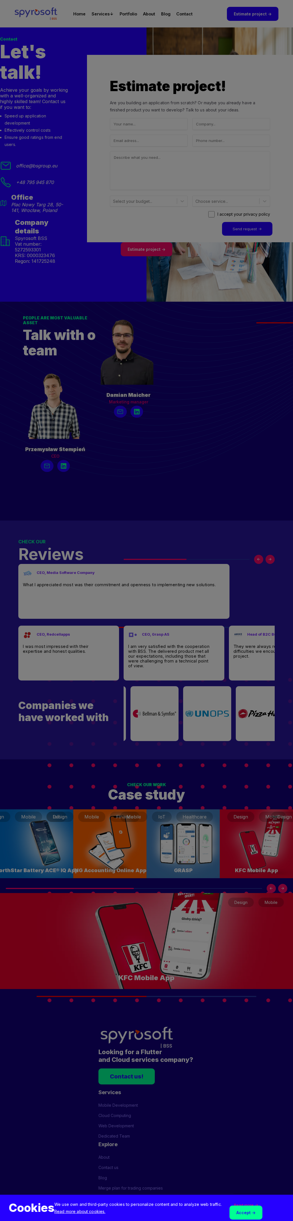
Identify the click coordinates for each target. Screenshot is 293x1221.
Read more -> (246, 1205)
